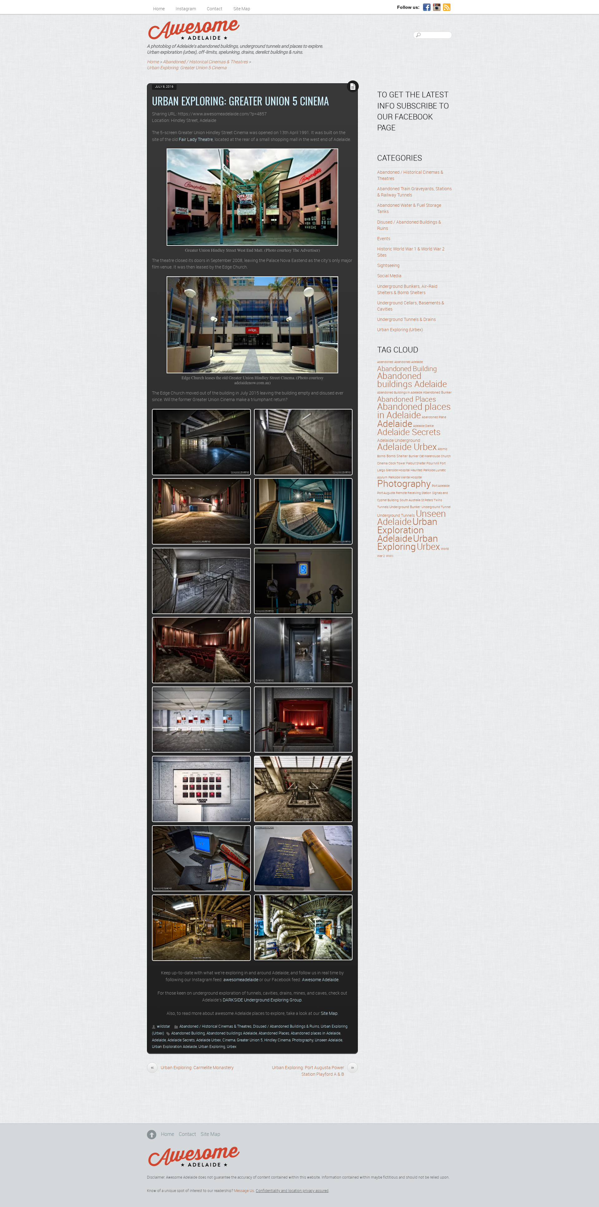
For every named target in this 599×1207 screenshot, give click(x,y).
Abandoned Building (188, 1033)
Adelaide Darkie (423, 426)
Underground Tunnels (396, 515)
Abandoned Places (274, 1033)
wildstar (163, 1027)
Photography (302, 1040)
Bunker (413, 456)
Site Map (241, 9)
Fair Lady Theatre (196, 139)
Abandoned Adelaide (408, 362)
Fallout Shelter (416, 463)
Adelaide (159, 1040)
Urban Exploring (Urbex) (400, 329)
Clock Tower (396, 463)
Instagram (186, 9)
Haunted (416, 470)
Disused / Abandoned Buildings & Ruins (286, 1027)
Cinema (228, 1040)
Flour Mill (432, 463)
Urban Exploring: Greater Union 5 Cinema (240, 101)
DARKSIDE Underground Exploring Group (262, 1000)
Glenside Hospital (398, 470)
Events (383, 238)
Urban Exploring (211, 1047)
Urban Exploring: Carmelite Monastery (192, 1067)
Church (446, 456)
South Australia (410, 500)
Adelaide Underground (398, 441)
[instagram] (437, 7)
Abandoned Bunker (437, 393)
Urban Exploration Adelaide (174, 1047)
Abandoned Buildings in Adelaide (399, 392)
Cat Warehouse (429, 456)
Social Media (389, 276)
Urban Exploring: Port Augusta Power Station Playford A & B (313, 1071)
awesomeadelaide (240, 979)
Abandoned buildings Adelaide (232, 1033)
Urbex (231, 1047)
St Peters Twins (431, 500)
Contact (214, 9)
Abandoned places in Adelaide (315, 1033)
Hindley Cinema (277, 1040)
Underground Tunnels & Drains (406, 319)
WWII (389, 556)
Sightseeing (388, 265)
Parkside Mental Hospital (405, 477)
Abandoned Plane (434, 417)
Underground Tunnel (435, 507)
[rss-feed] (446, 7)
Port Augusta (386, 493)
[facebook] (427, 7)
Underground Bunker (405, 507)
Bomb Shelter (397, 456)
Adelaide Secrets (181, 1040)
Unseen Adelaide (328, 1040)
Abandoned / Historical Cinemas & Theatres (215, 1027)
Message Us (244, 1191)
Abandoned (385, 362)
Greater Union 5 (250, 1040)
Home (159, 9)
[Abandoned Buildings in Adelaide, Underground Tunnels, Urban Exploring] (194, 37)
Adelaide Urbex (208, 1040)
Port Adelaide (441, 485)
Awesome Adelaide (320, 979)
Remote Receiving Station (413, 493)
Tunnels (382, 507)
